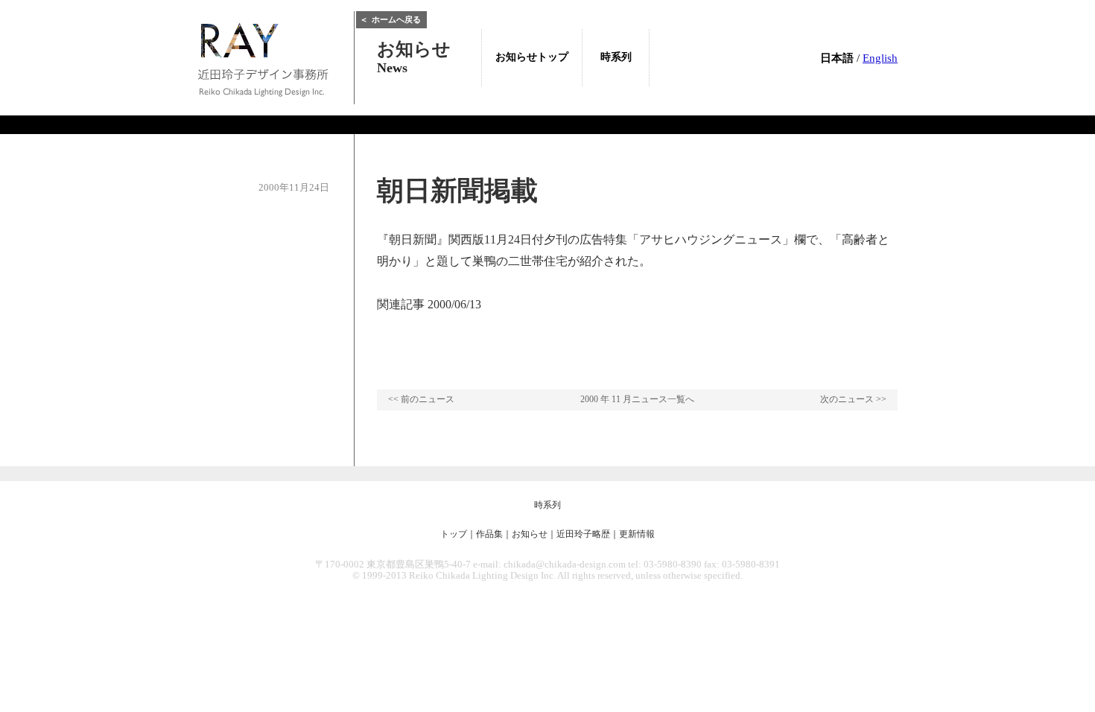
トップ (453, 534)
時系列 (547, 505)
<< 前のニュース (421, 399)
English (880, 58)
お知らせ (530, 534)
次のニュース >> (853, 399)
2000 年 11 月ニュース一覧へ (637, 399)
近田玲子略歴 (583, 534)
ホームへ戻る (390, 19)
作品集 (489, 534)
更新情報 (637, 534)
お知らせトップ (531, 57)
